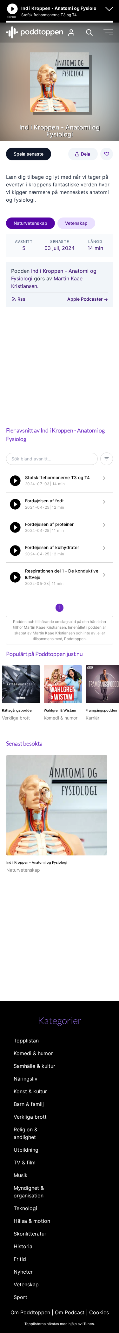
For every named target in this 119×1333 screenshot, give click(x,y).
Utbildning (26, 1150)
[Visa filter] (106, 458)
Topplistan (26, 1040)
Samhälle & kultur (34, 1066)
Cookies (99, 1312)
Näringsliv (25, 1078)
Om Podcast (69, 1312)
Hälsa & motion (32, 1221)
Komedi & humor (33, 1053)
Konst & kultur (30, 1091)
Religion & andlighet (25, 1133)
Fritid (20, 1259)
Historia (23, 1246)
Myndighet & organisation (29, 1192)
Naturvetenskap (30, 223)
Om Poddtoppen (30, 1312)
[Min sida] (71, 32)
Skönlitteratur (30, 1233)
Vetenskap (76, 223)
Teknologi (25, 1208)
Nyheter (23, 1272)
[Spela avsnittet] (15, 480)
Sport (20, 1297)
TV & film (25, 1162)
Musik (21, 1175)
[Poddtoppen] (34, 32)
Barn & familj (29, 1104)
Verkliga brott (30, 1117)
